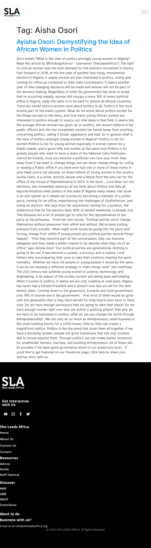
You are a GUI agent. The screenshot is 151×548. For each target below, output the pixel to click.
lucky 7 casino (86, 544)
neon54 (103, 544)
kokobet (48, 544)
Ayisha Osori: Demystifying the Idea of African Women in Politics (73, 45)
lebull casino (65, 544)
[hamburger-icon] (144, 12)
